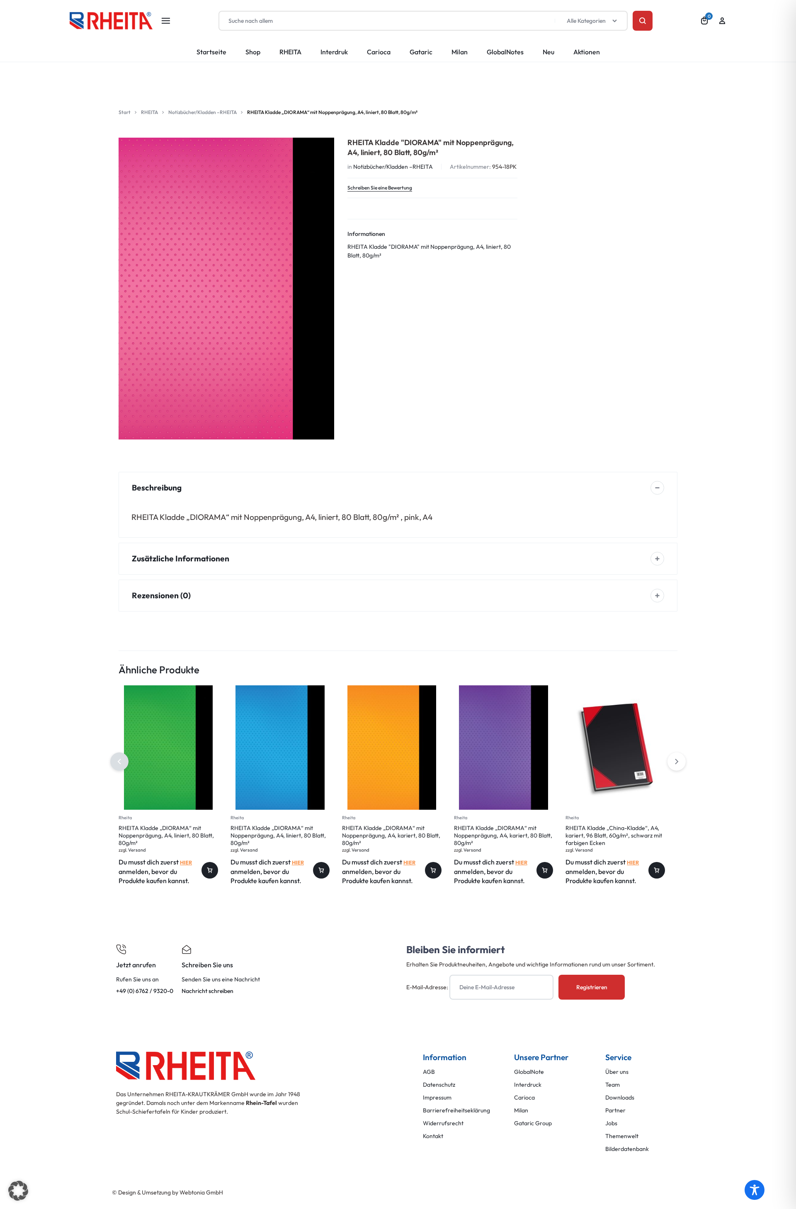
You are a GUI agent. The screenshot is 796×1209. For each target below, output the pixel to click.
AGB (429, 1071)
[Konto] (722, 21)
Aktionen (586, 52)
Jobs (611, 1123)
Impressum (437, 1097)
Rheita (125, 818)
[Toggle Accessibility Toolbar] (754, 1190)
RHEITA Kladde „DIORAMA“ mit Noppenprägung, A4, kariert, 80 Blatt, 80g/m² (391, 835)
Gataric (421, 52)
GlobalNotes (505, 52)
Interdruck (527, 1084)
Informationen (366, 234)
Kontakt (433, 1136)
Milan (459, 52)
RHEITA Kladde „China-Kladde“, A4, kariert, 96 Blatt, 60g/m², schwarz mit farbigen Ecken (613, 835)
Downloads (619, 1097)
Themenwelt (621, 1136)
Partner (615, 1110)
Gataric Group (533, 1123)
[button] (676, 762)
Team (612, 1084)
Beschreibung (157, 488)
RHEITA (290, 52)
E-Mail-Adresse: (427, 987)
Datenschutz (439, 1084)
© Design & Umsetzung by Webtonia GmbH (167, 1192)
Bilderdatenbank (627, 1149)
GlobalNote (529, 1071)
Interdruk (334, 52)
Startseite (211, 52)
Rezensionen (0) (161, 595)
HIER (186, 862)
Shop (252, 52)
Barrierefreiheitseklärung (456, 1110)
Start (125, 112)
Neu (548, 52)
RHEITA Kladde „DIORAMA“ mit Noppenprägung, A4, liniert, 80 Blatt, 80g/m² (166, 835)
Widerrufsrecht (443, 1123)
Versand (137, 850)
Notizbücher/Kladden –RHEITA (202, 112)
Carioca (379, 52)
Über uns (617, 1071)
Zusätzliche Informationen (180, 558)
